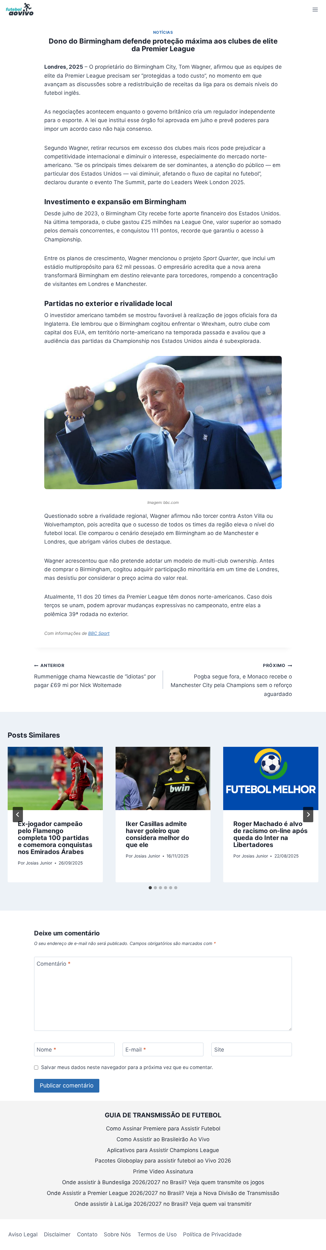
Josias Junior (39, 862)
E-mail (135, 1049)
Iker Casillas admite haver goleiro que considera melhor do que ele (157, 834)
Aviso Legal (23, 1234)
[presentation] (55, 778)
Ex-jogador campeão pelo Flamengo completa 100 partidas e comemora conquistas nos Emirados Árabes (55, 838)
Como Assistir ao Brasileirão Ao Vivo (163, 1139)
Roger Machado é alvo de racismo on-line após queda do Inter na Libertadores (270, 834)
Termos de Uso (157, 1234)
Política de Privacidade (212, 1234)
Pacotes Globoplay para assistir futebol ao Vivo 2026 (163, 1160)
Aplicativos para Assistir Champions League (163, 1150)
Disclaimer (57, 1234)
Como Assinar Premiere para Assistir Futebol (163, 1128)
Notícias (163, 32)
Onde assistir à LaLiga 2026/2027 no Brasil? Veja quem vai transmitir (163, 1204)
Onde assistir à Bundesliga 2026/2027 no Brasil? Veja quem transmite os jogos (163, 1182)
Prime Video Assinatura (163, 1171)
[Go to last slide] (18, 814)
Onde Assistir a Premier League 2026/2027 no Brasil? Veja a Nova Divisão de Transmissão (163, 1193)
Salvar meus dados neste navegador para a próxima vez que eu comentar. (127, 1067)
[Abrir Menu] (315, 9)
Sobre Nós (117, 1234)
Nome (46, 1049)
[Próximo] (308, 814)
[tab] (150, 887)
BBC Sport (99, 633)
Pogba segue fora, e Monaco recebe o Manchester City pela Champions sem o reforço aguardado (231, 680)
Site (219, 1049)
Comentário (54, 964)
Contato (87, 1234)
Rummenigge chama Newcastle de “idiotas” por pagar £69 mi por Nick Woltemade (95, 675)
